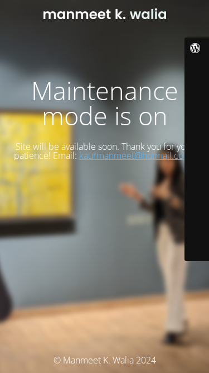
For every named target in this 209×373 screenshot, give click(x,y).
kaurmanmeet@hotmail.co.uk (137, 155)
